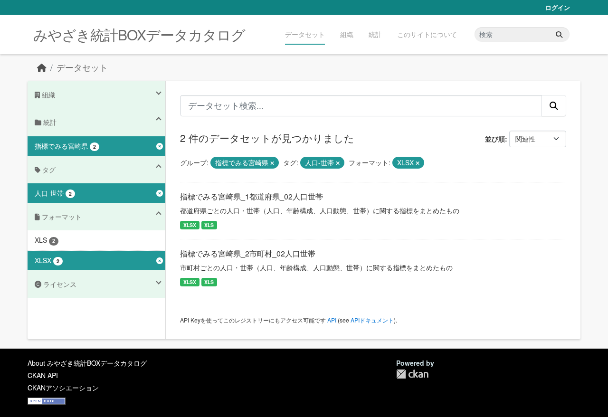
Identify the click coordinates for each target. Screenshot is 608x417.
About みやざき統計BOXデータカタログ (87, 363)
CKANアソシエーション (63, 387)
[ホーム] (42, 67)
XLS (209, 224)
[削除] (272, 163)
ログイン (557, 7)
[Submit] (559, 34)
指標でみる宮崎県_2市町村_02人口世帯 (247, 253)
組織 (346, 34)
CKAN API (43, 375)
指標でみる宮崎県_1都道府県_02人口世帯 (251, 196)
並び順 (495, 138)
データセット (305, 34)
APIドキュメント (372, 320)
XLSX (189, 224)
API (331, 320)
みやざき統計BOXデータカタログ (139, 34)
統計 (375, 34)
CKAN (412, 374)
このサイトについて (427, 34)
